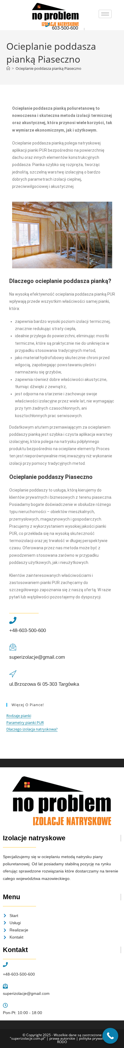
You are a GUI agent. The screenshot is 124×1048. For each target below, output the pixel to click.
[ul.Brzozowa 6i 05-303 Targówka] (12, 674)
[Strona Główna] (8, 68)
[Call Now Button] (110, 1036)
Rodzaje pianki (18, 715)
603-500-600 (65, 28)
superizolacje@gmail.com (37, 657)
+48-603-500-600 (27, 630)
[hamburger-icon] (105, 14)
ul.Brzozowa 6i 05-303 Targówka (44, 684)
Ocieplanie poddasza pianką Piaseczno (48, 68)
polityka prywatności (95, 1038)
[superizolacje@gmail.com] (12, 647)
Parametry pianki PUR (25, 722)
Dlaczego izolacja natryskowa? (32, 729)
